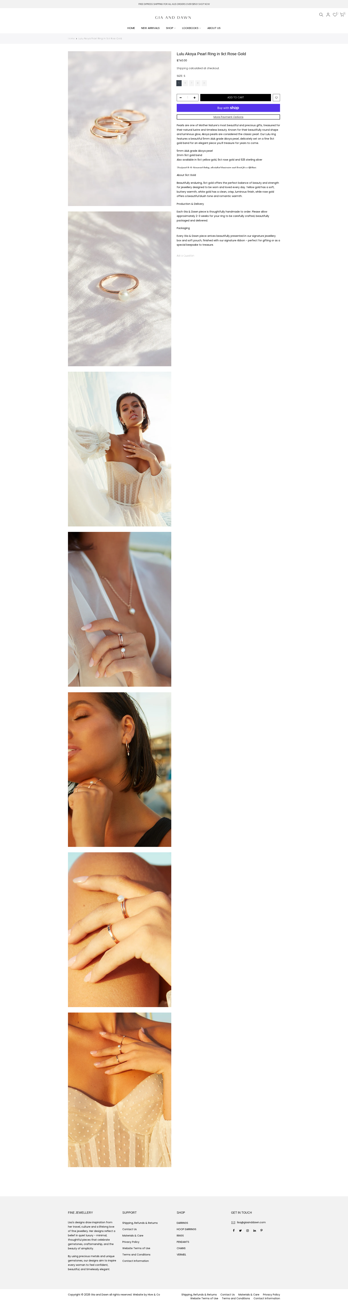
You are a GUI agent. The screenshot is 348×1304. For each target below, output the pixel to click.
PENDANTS (183, 1242)
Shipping (182, 68)
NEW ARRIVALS (150, 28)
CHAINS (181, 1248)
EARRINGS (182, 1223)
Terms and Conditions (136, 1254)
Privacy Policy (130, 1242)
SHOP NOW (204, 4)
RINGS (180, 1235)
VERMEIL (181, 1254)
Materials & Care (132, 1235)
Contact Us (129, 1229)
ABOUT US (214, 28)
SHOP (169, 28)
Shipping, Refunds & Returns (140, 1223)
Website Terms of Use (136, 1248)
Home (71, 38)
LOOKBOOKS (190, 28)
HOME (131, 28)
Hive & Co (154, 1294)
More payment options (228, 117)
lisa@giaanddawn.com (251, 1222)
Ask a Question (185, 255)
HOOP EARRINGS (186, 1229)
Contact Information (135, 1261)
